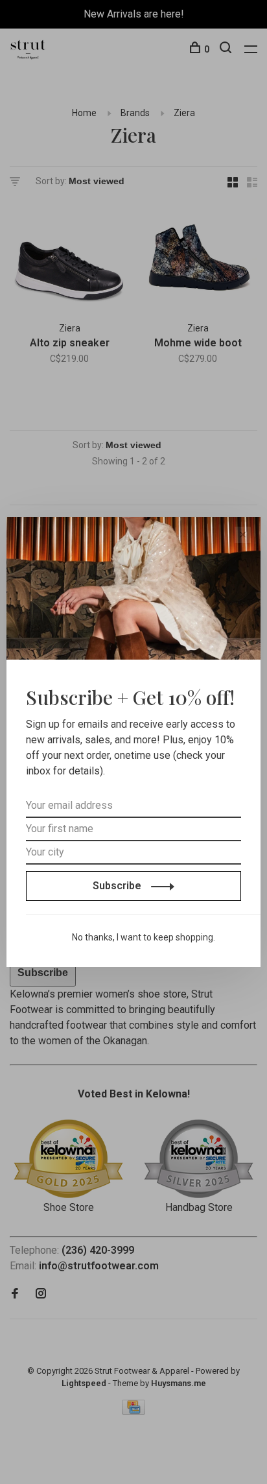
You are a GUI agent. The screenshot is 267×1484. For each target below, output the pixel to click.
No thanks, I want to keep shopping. (143, 937)
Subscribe (118, 886)
